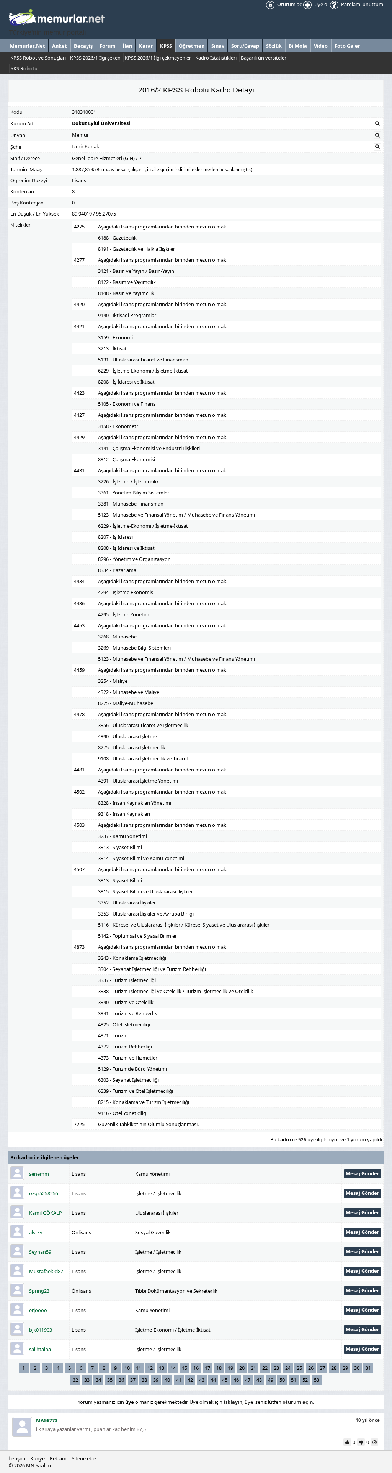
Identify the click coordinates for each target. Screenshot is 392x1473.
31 (368, 1367)
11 (138, 1367)
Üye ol (320, 4)
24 (288, 1367)
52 (305, 1379)
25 (299, 1367)
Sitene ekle (84, 1458)
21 (253, 1367)
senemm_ (40, 1173)
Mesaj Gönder (362, 1173)
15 (184, 1367)
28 (333, 1367)
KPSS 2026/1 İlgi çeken (95, 57)
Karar (146, 45)
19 (230, 1367)
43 (201, 1379)
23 (276, 1367)
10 (127, 1367)
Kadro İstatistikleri (216, 57)
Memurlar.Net (27, 45)
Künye (37, 1458)
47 (247, 1379)
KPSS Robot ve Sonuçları (38, 57)
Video (321, 45)
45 (224, 1379)
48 (259, 1379)
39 (155, 1379)
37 (133, 1379)
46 (236, 1379)
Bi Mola (298, 45)
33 (87, 1379)
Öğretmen (191, 45)
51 (293, 1379)
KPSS (166, 45)
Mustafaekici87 (46, 1271)
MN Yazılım (38, 1465)
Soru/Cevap (245, 45)
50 (282, 1379)
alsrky (35, 1232)
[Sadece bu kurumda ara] (377, 123)
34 (98, 1379)
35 (110, 1379)
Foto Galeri (348, 45)
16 (196, 1367)
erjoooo (38, 1310)
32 (75, 1379)
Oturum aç (289, 4)
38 (144, 1379)
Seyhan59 (40, 1251)
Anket (59, 45)
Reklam (58, 1458)
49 (270, 1379)
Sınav (217, 45)
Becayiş (83, 45)
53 (316, 1379)
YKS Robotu (24, 68)
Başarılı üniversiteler (263, 57)
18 (219, 1367)
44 (213, 1379)
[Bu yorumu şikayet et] (375, 1442)
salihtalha (40, 1349)
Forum (108, 45)
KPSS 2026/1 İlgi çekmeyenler (158, 57)
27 (322, 1367)
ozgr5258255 (43, 1193)
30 (356, 1367)
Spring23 (39, 1290)
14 (173, 1367)
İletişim (17, 1458)
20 (242, 1367)
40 (167, 1379)
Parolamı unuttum (361, 4)
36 (121, 1379)
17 (207, 1367)
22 (265, 1367)
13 (161, 1367)
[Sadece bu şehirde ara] (377, 147)
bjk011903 (40, 1329)
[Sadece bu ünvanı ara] (377, 135)
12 (150, 1367)
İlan (127, 45)
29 (345, 1367)
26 (311, 1367)
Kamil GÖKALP (45, 1212)
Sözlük (274, 45)
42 (190, 1379)
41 (178, 1379)
